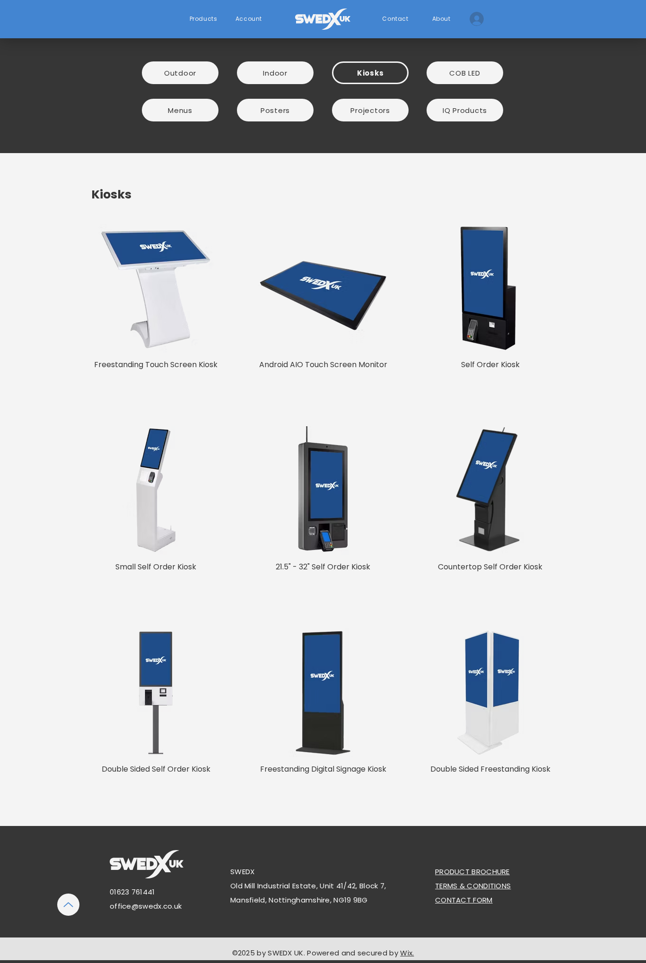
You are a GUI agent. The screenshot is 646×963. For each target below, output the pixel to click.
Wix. (407, 953)
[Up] (68, 905)
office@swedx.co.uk (146, 906)
